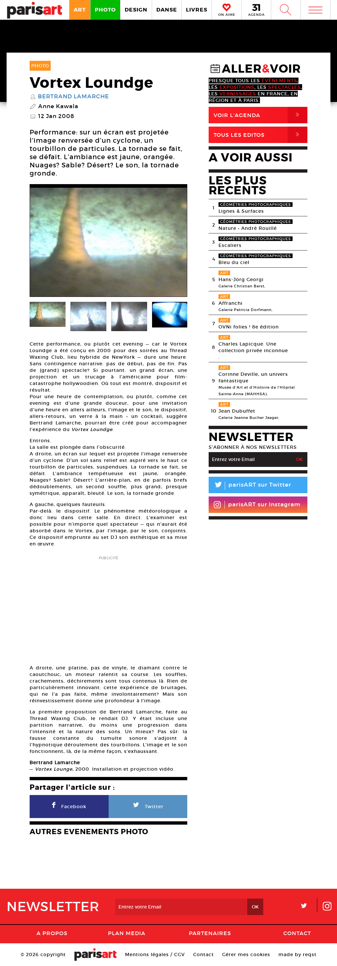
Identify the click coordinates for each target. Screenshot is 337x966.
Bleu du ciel (234, 262)
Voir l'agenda (258, 115)
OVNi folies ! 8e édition (249, 327)
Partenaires (210, 933)
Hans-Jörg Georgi (241, 279)
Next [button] (174, 242)
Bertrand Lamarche (73, 96)
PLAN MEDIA (126, 933)
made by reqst (297, 954)
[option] (108, 242)
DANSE (166, 9)
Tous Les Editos (258, 134)
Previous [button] (43, 242)
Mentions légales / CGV (155, 954)
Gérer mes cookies (246, 954)
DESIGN (136, 9)
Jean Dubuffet (237, 411)
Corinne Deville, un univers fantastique (253, 377)
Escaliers (230, 245)
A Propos (52, 933)
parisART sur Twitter (252, 486)
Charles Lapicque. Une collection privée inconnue (253, 347)
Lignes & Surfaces (241, 211)
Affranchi (231, 303)
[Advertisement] (108, 608)
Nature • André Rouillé (248, 228)
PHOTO (105, 9)
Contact (297, 933)
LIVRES (196, 9)
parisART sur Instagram (264, 504)
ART (80, 9)
